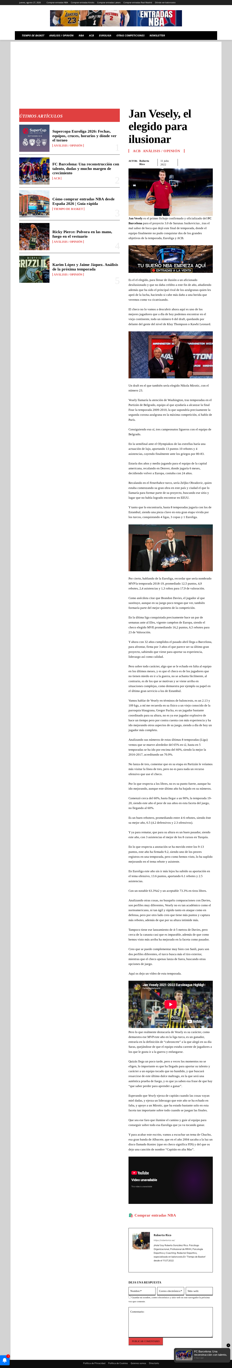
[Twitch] (201, 3)
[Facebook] (184, 161)
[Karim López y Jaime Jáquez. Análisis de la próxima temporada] (34, 269)
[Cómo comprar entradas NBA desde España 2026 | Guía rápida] (34, 203)
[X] (206, 3)
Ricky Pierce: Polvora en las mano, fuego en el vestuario (82, 234)
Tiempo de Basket (68, 208)
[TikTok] (196, 3)
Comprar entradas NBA (155, 1215)
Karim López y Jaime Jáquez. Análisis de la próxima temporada (85, 266)
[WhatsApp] (200, 161)
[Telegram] (190, 3)
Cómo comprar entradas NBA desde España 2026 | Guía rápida (83, 201)
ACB (57, 178)
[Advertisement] (116, 67)
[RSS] (185, 3)
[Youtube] (211, 3)
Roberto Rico (144, 162)
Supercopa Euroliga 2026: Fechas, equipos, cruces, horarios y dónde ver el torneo (84, 135)
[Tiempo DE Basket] (116, 18)
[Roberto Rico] (141, 1250)
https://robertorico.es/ (164, 1240)
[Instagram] (180, 3)
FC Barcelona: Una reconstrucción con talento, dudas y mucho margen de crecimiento (85, 168)
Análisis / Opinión (68, 145)
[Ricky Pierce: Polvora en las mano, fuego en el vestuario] (34, 236)
